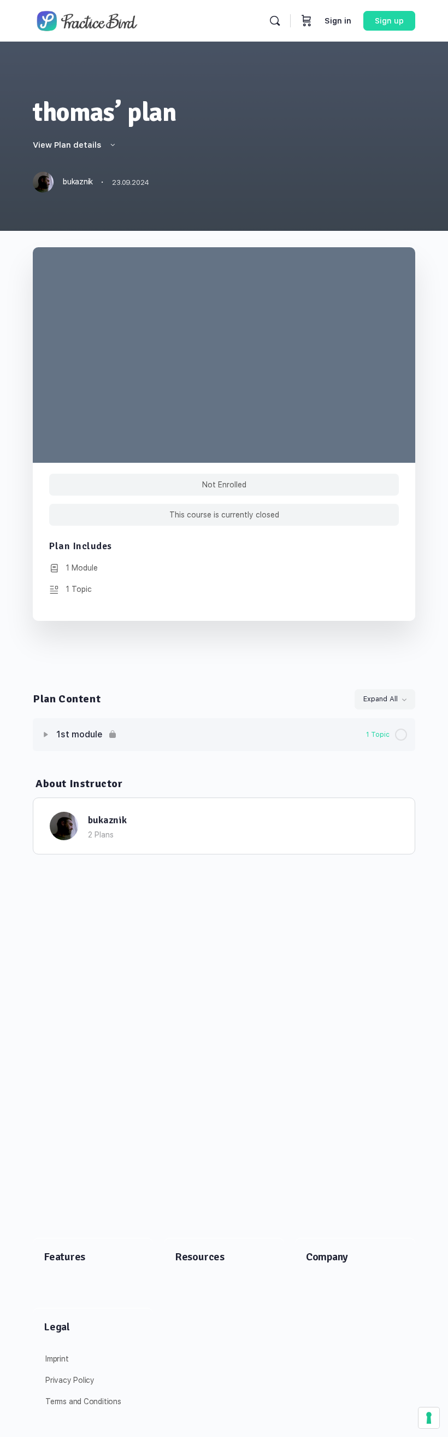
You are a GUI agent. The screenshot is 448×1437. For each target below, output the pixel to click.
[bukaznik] (64, 825)
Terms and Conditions (83, 1401)
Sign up (389, 20)
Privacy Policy (70, 1380)
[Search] (275, 20)
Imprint (57, 1358)
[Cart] (306, 21)
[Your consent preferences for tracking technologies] (428, 1417)
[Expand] (46, 735)
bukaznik (107, 820)
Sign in (338, 20)
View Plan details (68, 145)
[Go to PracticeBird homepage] (87, 19)
